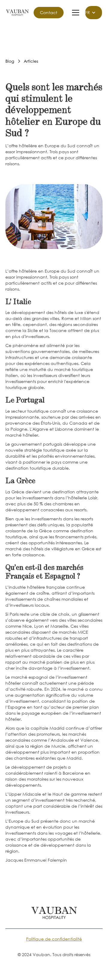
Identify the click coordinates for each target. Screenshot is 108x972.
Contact (48, 12)
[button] (74, 12)
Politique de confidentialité (54, 939)
